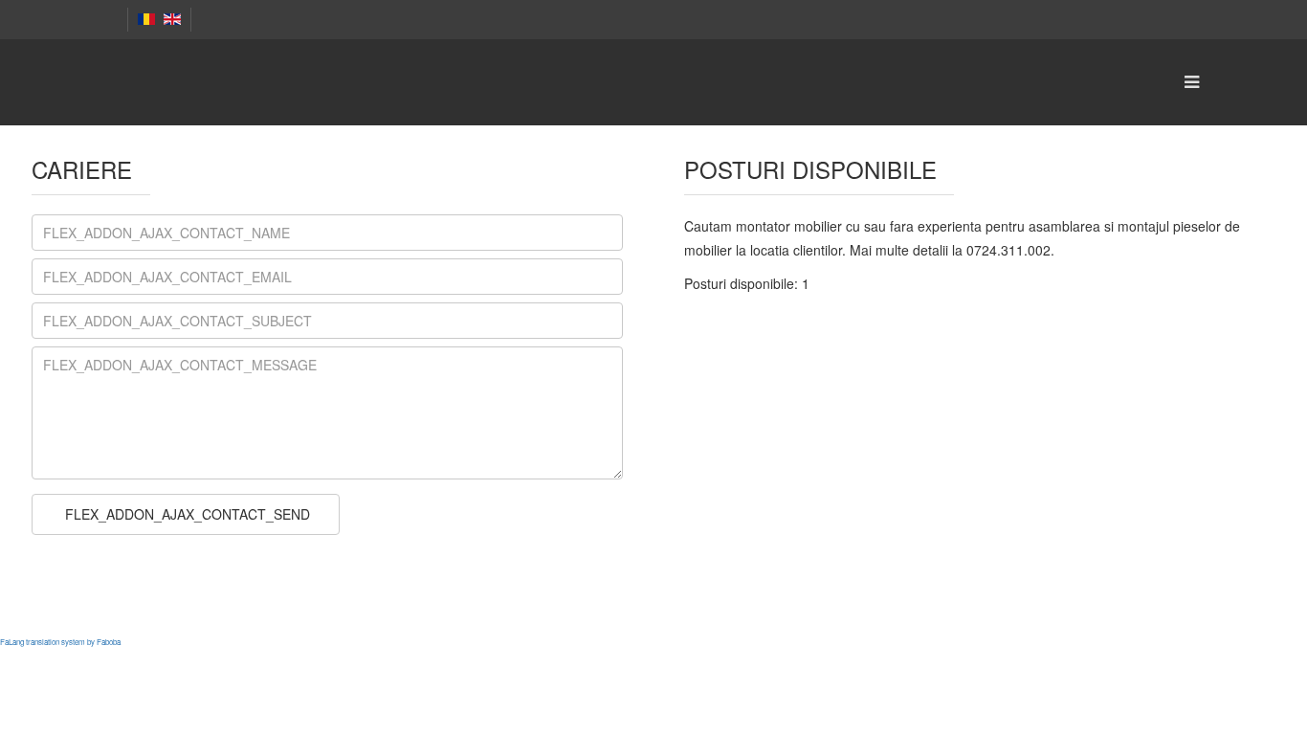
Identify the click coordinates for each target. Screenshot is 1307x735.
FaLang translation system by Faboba (60, 641)
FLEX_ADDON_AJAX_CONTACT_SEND (185, 513)
